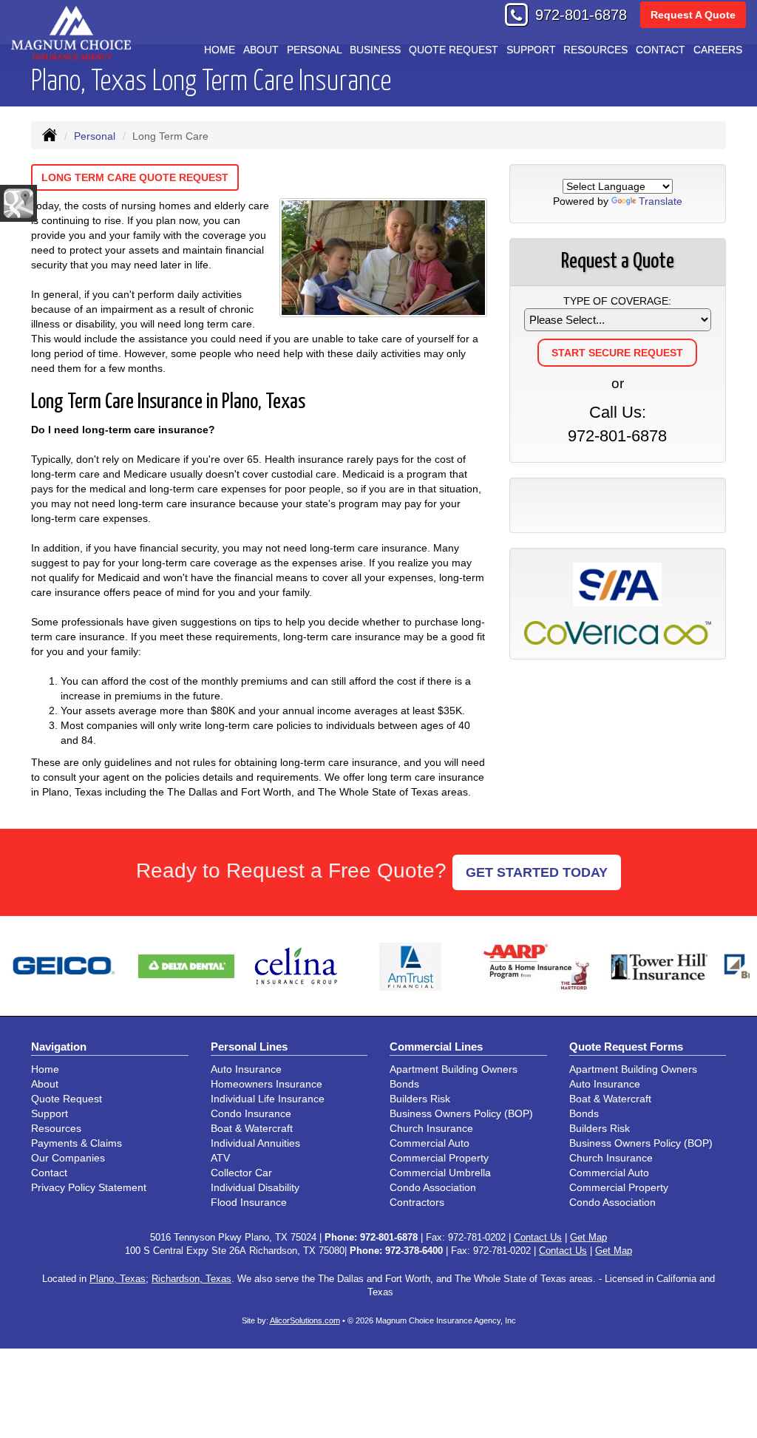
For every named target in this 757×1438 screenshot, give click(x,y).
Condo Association (433, 1187)
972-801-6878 (581, 15)
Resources (56, 1128)
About (261, 49)
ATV (220, 1158)
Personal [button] (314, 49)
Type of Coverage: (617, 301)
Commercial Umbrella (440, 1172)
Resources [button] (595, 49)
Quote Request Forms (626, 1046)
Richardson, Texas (191, 1279)
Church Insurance (431, 1128)
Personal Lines (249, 1046)
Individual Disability (255, 1187)
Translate (660, 201)
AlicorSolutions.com (305, 1320)
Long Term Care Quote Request (134, 177)
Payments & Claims (76, 1143)
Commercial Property (439, 1158)
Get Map (588, 1237)
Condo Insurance (251, 1113)
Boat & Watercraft (252, 1128)
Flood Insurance (249, 1202)
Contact (49, 1172)
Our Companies (68, 1158)
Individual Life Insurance (268, 1099)
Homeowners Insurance (266, 1084)
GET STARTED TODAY (537, 872)
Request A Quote (693, 15)
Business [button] (375, 49)
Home (219, 49)
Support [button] (531, 49)
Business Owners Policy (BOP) (461, 1113)
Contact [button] (660, 49)
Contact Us (538, 1237)
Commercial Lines (436, 1046)
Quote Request (66, 1099)
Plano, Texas (117, 1279)
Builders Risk (420, 1099)
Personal (94, 136)
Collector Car (241, 1172)
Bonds (404, 1084)
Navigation (58, 1046)
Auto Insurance (246, 1069)
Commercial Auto (429, 1143)
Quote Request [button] (453, 49)
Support (49, 1113)
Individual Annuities (255, 1143)
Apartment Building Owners (453, 1069)
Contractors (417, 1202)
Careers (717, 49)
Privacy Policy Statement (88, 1187)
